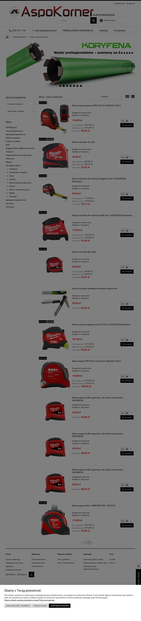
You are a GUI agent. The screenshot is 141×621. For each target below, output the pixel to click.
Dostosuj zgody (40, 606)
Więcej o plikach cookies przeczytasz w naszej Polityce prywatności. (29, 600)
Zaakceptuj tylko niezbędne (18, 606)
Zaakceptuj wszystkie (60, 606)
